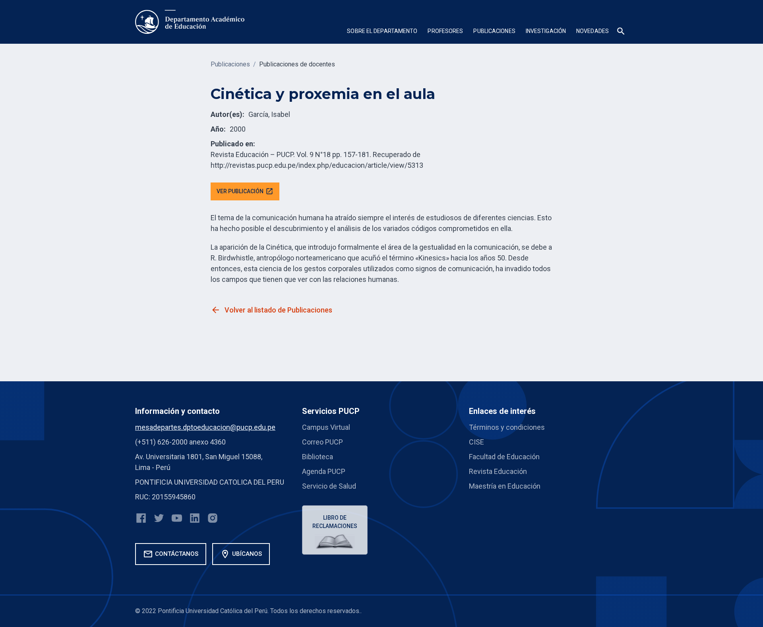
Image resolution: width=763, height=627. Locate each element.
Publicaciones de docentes (297, 64)
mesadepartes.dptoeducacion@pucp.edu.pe (205, 427)
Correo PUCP (322, 442)
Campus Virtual (326, 427)
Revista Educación (498, 471)
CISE (476, 442)
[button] (382, 32)
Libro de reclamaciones (334, 521)
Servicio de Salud (329, 486)
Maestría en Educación (504, 486)
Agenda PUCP (323, 471)
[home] (189, 22)
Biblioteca (317, 456)
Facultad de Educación (504, 456)
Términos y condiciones (507, 427)
